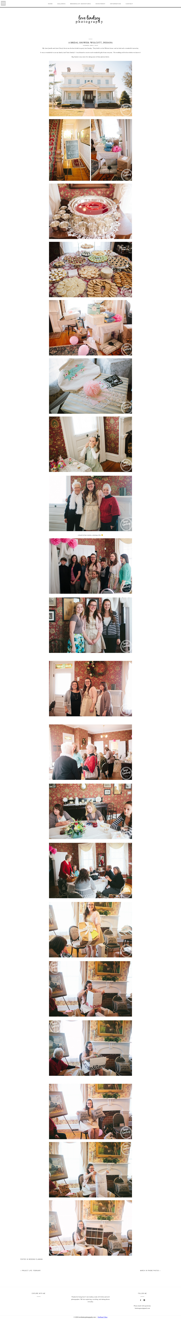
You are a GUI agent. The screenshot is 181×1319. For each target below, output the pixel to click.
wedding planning (36, 1259)
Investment (100, 3)
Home (50, 3)
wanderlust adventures (80, 3)
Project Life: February (31, 1271)
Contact (129, 3)
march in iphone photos (149, 1271)
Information (115, 3)
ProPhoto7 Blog (102, 1317)
